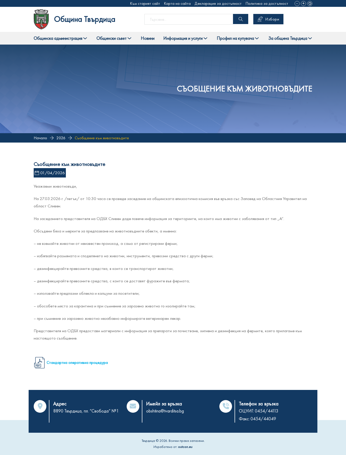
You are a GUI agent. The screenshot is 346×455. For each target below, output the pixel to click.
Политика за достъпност (266, 3)
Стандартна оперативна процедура (77, 362)
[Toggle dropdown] (85, 38)
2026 (60, 138)
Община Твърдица (85, 19)
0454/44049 (263, 419)
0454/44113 (266, 411)
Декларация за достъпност (218, 3)
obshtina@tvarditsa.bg (165, 411)
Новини (148, 38)
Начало (40, 138)
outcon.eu (185, 446)
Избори (272, 19)
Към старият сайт (145, 3)
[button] (297, 3)
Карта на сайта (177, 3)
